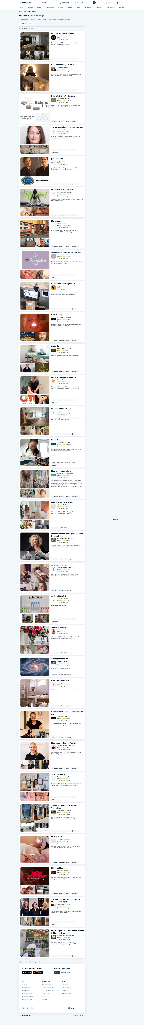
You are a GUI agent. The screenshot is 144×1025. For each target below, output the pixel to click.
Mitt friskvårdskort (27, 996)
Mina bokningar (26, 987)
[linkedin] (27, 1008)
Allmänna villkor (66, 993)
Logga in (24, 984)
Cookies (64, 990)
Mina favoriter (26, 990)
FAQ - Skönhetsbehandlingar (50, 990)
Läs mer (57, 972)
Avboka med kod (27, 999)
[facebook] (32, 1008)
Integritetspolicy (66, 987)
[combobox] (49, 3)
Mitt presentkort (27, 993)
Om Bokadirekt (46, 984)
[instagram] (23, 1008)
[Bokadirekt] (25, 3)
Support (44, 999)
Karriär (44, 996)
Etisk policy (65, 984)
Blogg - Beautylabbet (48, 987)
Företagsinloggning (66, 972)
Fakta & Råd (45, 993)
